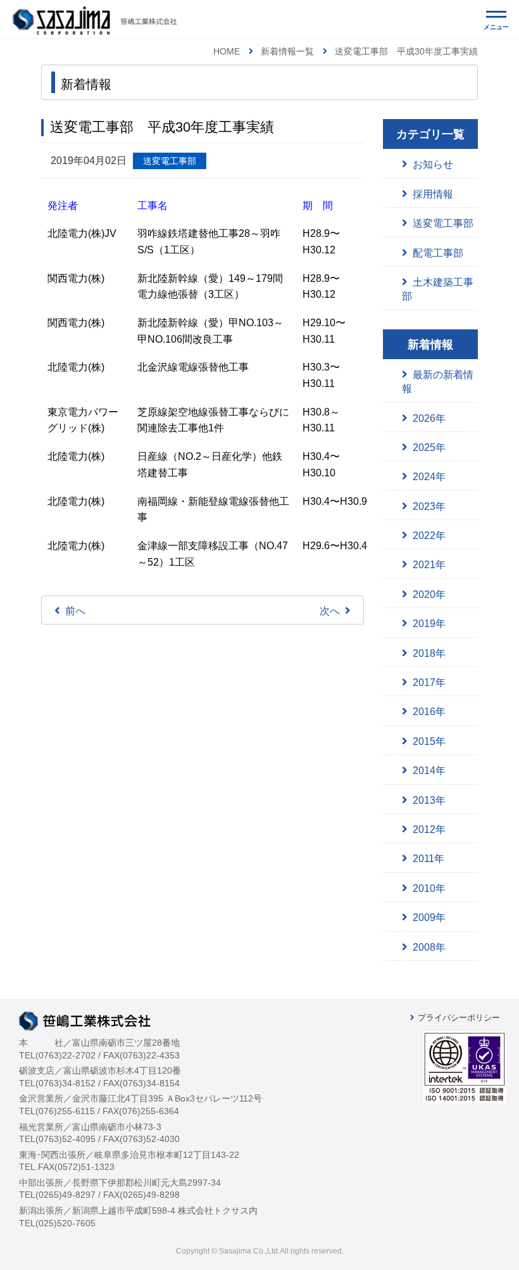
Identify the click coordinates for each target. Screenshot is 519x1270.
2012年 (429, 829)
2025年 (429, 447)
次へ (330, 611)
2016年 (429, 711)
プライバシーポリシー (459, 1017)
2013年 (429, 800)
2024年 (429, 476)
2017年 (429, 682)
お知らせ (433, 164)
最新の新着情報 (437, 381)
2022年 (429, 535)
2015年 (429, 741)
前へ (75, 611)
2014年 (429, 770)
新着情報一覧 (287, 51)
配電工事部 (438, 253)
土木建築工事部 (437, 289)
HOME (226, 51)
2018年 (429, 653)
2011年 (428, 858)
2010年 (429, 888)
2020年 (429, 594)
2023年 (429, 506)
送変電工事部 (443, 223)
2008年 (429, 947)
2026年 (429, 418)
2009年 (429, 917)
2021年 (429, 564)
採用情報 (433, 194)
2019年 (429, 623)
